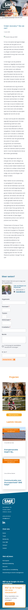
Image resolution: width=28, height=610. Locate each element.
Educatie (5, 566)
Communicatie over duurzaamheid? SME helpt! (13, 482)
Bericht (4, 334)
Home (4, 533)
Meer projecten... (14, 415)
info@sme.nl (6, 518)
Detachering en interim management (13, 572)
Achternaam (6, 320)
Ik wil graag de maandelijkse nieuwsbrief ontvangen (12, 346)
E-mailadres (6, 327)
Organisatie (5, 299)
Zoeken (5, 548)
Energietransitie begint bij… (11, 451)
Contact (5, 545)
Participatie (6, 560)
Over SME (5, 542)
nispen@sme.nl (20, 291)
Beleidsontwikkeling (8, 563)
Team (4, 536)
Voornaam (5, 306)
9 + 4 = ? (4, 352)
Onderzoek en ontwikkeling (10, 569)
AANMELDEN (10, 604)
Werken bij (5, 539)
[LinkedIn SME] (5, 522)
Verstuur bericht (7, 359)
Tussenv (4, 313)
